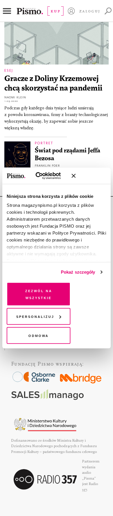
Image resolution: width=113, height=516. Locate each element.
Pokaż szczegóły (78, 272)
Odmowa (38, 335)
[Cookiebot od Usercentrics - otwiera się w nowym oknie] (43, 176)
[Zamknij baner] (89, 176)
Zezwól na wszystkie (38, 294)
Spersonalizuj (35, 316)
